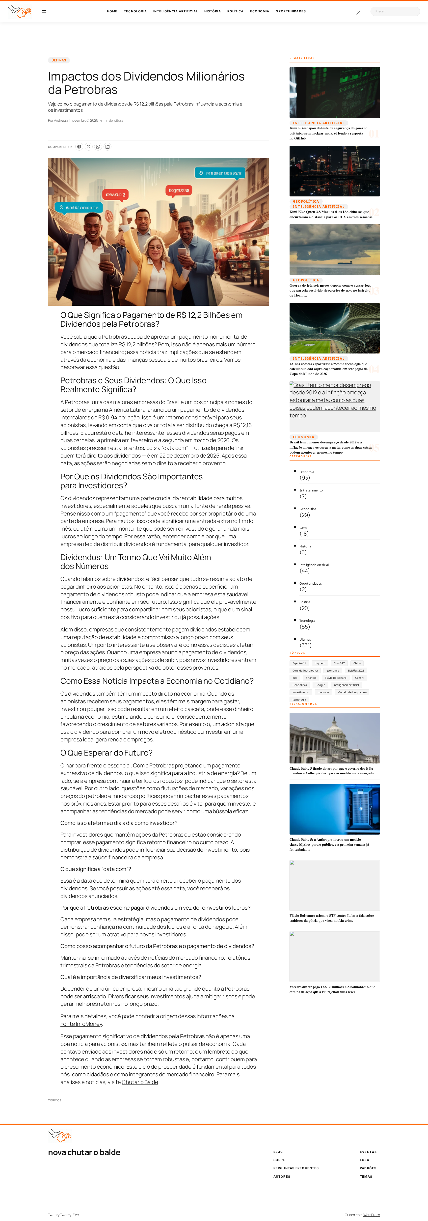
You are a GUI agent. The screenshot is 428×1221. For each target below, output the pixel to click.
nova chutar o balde (84, 1152)
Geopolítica (306, 201)
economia (332, 670)
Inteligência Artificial (319, 123)
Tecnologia (307, 620)
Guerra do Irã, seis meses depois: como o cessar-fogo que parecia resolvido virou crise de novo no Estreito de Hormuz (330, 290)
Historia (305, 546)
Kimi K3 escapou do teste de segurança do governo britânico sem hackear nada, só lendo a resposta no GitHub (328, 133)
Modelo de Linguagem (352, 692)
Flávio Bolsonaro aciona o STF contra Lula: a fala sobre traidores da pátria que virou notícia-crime (332, 918)
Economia (303, 437)
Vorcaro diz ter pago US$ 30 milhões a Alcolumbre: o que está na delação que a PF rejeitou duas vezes (332, 989)
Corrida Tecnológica (305, 670)
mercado (323, 692)
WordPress (371, 1214)
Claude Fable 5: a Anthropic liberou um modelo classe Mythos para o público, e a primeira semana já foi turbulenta (329, 844)
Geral (303, 527)
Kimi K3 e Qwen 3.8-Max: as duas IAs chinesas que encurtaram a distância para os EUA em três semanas (331, 214)
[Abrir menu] (44, 11)
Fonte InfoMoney (81, 1024)
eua (295, 677)
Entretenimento (311, 490)
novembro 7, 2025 (84, 120)
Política (304, 602)
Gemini (359, 677)
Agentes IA (299, 663)
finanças (311, 677)
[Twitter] (89, 147)
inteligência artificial (346, 685)
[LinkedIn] (107, 147)
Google (320, 685)
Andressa (61, 120)
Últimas (59, 60)
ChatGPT (339, 663)
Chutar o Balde (140, 1082)
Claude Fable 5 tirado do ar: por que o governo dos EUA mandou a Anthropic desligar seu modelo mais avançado (332, 771)
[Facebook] (79, 147)
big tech (320, 663)
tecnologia (299, 699)
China (357, 663)
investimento (301, 692)
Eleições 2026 (356, 670)
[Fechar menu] (358, 12)
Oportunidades (310, 583)
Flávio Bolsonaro (335, 677)
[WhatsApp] (98, 147)
